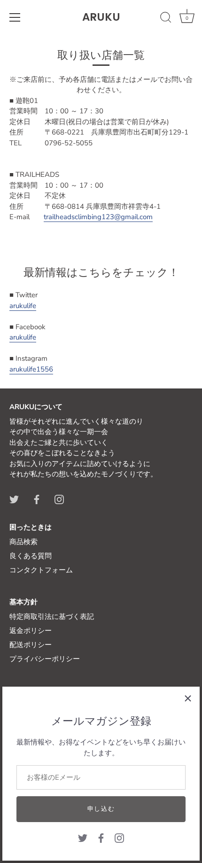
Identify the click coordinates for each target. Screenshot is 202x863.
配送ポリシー (30, 644)
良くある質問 (30, 556)
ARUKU (101, 16)
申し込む (101, 809)
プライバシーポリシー (44, 659)
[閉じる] (188, 698)
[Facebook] (101, 837)
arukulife (22, 305)
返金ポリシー (30, 630)
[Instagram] (119, 837)
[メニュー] (15, 17)
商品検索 (23, 541)
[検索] (165, 18)
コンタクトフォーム (41, 570)
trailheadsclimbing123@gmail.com (98, 217)
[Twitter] (82, 837)
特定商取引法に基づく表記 (51, 616)
